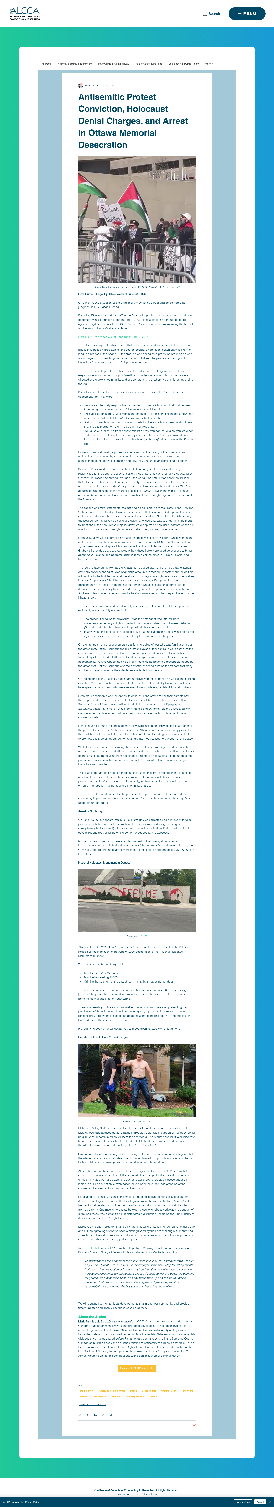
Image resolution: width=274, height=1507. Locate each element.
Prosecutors (99, 1396)
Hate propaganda (134, 1396)
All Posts (46, 63)
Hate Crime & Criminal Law (113, 63)
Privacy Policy (32, 1502)
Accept (260, 1502)
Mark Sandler (87, 1391)
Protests (115, 1396)
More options (243, 1502)
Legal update (149, 1391)
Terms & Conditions (146, 1494)
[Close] (270, 1501)
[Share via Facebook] (79, 1415)
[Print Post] (110, 1415)
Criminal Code (168, 1391)
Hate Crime (187, 1391)
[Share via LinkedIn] (95, 1415)
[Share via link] (103, 1415)
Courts (84, 1396)
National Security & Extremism (75, 63)
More (208, 63)
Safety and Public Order (112, 1391)
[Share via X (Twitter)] (87, 1415)
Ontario (153, 1396)
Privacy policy (125, 1494)
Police (133, 1391)
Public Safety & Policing (148, 63)
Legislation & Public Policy (184, 63)
